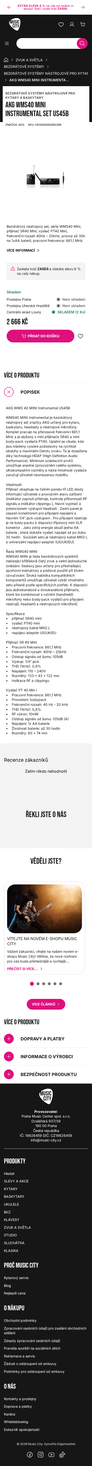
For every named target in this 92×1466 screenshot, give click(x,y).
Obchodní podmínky (20, 1320)
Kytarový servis (16, 1278)
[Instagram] (41, 1455)
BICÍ (7, 1212)
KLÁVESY (11, 1220)
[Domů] (6, 60)
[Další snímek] (82, 7)
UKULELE (11, 1204)
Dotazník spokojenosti (21, 1429)
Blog (7, 1285)
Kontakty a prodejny (20, 1399)
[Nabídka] (8, 43)
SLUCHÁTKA (14, 1243)
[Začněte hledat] (82, 43)
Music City (35, 1444)
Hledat (9, 1173)
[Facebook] (30, 1455)
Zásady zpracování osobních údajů (32, 1341)
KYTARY (11, 1189)
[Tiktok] (62, 1455)
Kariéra (9, 1414)
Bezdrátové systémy (24, 66)
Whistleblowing (16, 1422)
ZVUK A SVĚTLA (29, 60)
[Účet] (71, 24)
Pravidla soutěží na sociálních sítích (32, 1348)
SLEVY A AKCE (16, 1181)
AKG (14, 124)
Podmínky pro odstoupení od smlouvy (34, 1371)
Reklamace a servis (19, 1356)
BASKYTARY (14, 1196)
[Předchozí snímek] (9, 7)
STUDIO (10, 1235)
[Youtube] (51, 1455)
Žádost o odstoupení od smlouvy (30, 1364)
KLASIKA (11, 1251)
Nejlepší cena (15, 1293)
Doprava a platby (18, 1406)
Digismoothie (66, 1444)
